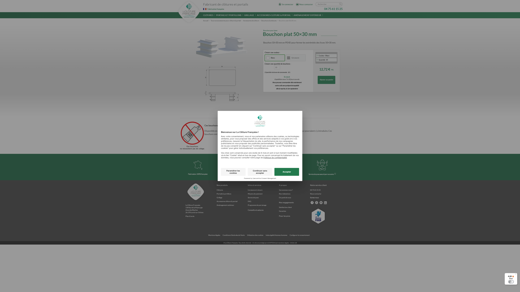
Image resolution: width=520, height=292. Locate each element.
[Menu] (515, 274)
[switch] (511, 281)
